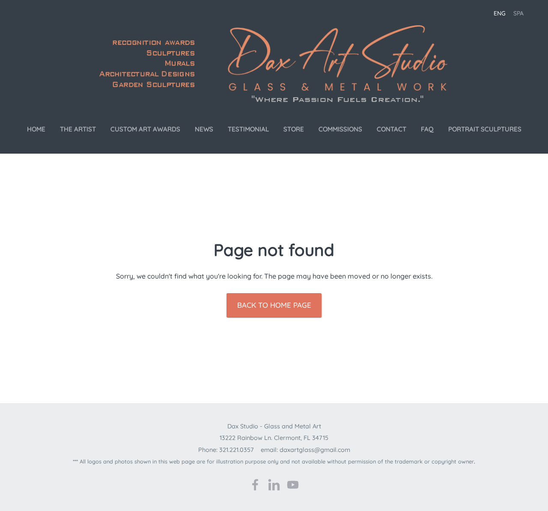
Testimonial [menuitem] (248, 129)
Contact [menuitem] (391, 129)
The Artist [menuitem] (78, 129)
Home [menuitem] (36, 129)
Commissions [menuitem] (340, 129)
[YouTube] (292, 484)
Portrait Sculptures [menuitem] (484, 129)
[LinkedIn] (274, 484)
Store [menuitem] (293, 129)
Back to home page (274, 304)
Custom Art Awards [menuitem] (145, 129)
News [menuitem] (204, 129)
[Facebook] (255, 484)
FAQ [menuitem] (427, 129)
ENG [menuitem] (500, 13)
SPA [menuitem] (518, 13)
